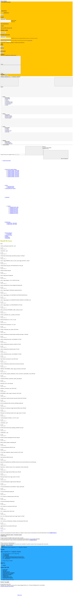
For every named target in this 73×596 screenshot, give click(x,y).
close (2, 86)
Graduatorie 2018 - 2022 (14, 207)
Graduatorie (7, 197)
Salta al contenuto (3, 0)
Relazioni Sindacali (8, 232)
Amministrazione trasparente (8, 577)
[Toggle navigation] (9, 81)
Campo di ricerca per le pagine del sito (7, 154)
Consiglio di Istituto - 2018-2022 (13, 170)
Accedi (2, 14)
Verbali (6, 185)
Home (44, 146)
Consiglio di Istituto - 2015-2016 (13, 173)
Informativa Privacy (6, 571)
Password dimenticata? (4, 23)
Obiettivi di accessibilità (7, 574)
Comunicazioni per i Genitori (10, 188)
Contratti (6, 235)
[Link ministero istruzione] (5, 1)
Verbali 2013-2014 (10, 186)
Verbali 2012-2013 (10, 187)
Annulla (2, 75)
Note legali (5, 570)
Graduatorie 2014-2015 (14, 211)
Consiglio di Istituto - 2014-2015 (13, 174)
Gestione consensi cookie (7, 576)
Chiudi (2, 46)
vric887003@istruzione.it (14, 556)
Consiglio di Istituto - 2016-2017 (13, 172)
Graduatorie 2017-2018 (14, 208)
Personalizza (3, 534)
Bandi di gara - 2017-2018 (12, 224)
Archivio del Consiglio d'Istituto (11, 169)
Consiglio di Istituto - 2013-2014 (13, 175)
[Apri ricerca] (64, 81)
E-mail (12, 38)
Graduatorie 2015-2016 (14, 210)
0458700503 (6, 554)
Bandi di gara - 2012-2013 (12, 223)
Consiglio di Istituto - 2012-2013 (13, 176)
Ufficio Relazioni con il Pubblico (9, 572)
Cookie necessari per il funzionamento (7, 543)
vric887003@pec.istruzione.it (15, 557)
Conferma (6, 75)
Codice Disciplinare (8, 234)
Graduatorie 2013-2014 (14, 212)
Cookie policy (5, 569)
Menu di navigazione (64, 158)
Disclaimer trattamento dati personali (7, 586)
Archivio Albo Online (47, 147)
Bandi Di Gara (8, 222)
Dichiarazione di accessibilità (8, 573)
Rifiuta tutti (9, 534)
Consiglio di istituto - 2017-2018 (13, 171)
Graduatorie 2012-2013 (14, 213)
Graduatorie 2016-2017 (14, 209)
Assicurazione (7, 238)
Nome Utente (13, 20)
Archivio (9, 206)
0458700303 (6, 555)
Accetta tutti (18, 534)
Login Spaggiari (29, 40)
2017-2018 (9, 233)
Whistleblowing (5, 575)
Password (13, 21)
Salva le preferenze (9, 545)
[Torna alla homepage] (36, 76)
